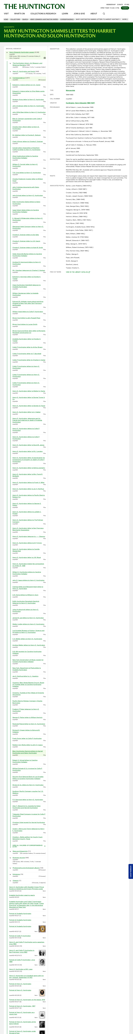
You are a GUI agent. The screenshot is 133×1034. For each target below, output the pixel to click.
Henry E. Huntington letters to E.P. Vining (27, 543)
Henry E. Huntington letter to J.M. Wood (26, 557)
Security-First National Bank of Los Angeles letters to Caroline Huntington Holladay (27, 777)
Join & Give (79, 13)
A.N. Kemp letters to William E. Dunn (25, 595)
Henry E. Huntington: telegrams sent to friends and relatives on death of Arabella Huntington (27, 420)
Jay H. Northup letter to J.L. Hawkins (25, 676)
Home (6, 19)
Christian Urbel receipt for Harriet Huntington (28, 822)
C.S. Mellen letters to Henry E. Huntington (27, 639)
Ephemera (16, 874)
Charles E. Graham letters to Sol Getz (25, 235)
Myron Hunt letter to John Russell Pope (26, 318)
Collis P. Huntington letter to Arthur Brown (27, 347)
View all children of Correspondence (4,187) (27, 846)
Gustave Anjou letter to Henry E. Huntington (28, 99)
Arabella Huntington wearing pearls (22, 895)
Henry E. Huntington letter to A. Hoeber (26, 412)
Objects (15, 880)
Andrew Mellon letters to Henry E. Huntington (28, 645)
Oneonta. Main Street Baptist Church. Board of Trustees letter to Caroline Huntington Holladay (28, 684)
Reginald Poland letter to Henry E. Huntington (28, 724)
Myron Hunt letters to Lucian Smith (24, 324)
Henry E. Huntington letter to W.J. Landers (27, 451)
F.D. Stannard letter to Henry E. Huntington (27, 800)
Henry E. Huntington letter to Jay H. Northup (28, 489)
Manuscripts (70, 90)
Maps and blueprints (20, 851)
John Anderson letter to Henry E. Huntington (28, 106)
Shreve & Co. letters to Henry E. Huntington (28, 785)
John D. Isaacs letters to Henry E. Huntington (28, 580)
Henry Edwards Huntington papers (21, 52)
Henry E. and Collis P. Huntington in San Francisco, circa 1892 (21, 951)
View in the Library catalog (77, 272)
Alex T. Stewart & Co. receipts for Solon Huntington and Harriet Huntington (26, 807)
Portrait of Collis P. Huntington (20, 936)
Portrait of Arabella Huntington (20, 913)
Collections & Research (43, 13)
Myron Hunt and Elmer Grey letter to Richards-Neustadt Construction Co (29, 332)
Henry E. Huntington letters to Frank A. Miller (28, 482)
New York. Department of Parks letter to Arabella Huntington (26, 669)
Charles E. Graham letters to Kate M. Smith (27, 247)
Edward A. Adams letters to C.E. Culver (26, 85)
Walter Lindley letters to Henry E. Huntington (28, 624)
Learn (65, 13)
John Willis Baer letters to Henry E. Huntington (29, 112)
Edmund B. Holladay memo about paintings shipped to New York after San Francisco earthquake (27, 303)
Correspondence (19, 78)
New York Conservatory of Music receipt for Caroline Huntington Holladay (27, 661)
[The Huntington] (34, 6)
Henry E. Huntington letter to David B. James (28, 445)
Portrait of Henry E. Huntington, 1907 (22, 1006)
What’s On (19, 13)
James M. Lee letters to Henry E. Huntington (28, 618)
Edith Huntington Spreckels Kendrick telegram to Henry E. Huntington (25, 602)
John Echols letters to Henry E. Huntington (27, 195)
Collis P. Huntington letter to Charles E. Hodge (28, 360)
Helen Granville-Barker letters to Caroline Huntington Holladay (27, 255)
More (124, 19)
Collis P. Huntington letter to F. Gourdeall (26, 354)
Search (25, 19)
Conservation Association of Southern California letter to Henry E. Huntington (26, 149)
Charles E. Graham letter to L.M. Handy (26, 241)
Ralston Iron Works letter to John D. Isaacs (27, 745)
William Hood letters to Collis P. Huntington (27, 312)
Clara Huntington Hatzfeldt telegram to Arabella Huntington (26, 286)
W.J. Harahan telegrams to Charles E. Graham (28, 270)
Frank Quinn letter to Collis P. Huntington (27, 738)
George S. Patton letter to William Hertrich (27, 717)
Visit (6, 13)
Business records (19, 858)
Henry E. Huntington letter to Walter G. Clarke (28, 391)
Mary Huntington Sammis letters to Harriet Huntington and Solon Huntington (27, 752)
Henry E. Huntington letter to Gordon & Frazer (28, 406)
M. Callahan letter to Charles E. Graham (26, 135)
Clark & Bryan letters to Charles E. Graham (27, 141)
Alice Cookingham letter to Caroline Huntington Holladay (25, 157)
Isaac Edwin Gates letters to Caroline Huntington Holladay (25, 211)
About (93, 13)
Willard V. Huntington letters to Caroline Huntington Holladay (26, 573)
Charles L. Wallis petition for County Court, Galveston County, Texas (27, 838)
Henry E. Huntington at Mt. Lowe (20, 969)
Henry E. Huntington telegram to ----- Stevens (28, 536)
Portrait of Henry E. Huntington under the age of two (22, 1032)
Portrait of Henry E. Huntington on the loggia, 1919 (27, 1000)
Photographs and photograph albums (26, 868)
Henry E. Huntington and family (24, 71)
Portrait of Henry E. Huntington (20, 984)
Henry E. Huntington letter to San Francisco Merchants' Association (28, 529)
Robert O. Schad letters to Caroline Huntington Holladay (24, 761)
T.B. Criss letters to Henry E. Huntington (26, 173)
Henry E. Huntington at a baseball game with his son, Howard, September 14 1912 (26, 976)
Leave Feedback (131, 871)
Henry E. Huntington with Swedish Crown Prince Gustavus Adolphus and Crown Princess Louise (26, 888)
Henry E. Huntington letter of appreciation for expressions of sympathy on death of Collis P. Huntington (28, 459)
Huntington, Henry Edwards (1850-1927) (80, 103)
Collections (15, 19)
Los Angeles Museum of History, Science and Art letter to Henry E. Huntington (28, 631)
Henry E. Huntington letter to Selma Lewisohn (28, 468)
